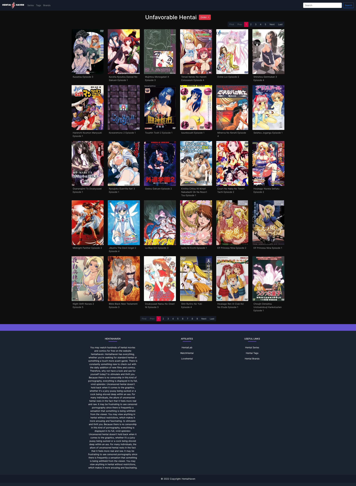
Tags (38, 5)
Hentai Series (252, 347)
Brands (46, 5)
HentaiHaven (188, 478)
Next (272, 24)
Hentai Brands (252, 358)
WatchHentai (187, 353)
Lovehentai (187, 358)
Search (348, 5)
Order (204, 17)
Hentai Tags (252, 353)
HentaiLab (187, 347)
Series (30, 5)
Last (280, 24)
